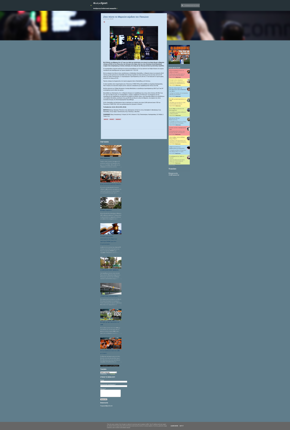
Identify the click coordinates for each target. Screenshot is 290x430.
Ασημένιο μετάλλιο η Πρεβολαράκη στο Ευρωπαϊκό (176, 147)
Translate (112, 374)
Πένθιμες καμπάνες (106, 210)
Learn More (174, 426)
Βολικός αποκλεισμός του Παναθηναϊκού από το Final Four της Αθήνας (177, 89)
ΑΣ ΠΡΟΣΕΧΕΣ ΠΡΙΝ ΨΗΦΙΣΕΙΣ (109, 270)
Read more (178, 77)
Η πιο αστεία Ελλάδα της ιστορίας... (110, 184)
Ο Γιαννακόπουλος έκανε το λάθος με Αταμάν (176, 71)
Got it (182, 426)
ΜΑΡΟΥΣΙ (106, 119)
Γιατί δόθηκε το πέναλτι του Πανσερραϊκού (176, 109)
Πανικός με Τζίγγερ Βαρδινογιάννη (174, 118)
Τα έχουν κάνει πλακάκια (176, 80)
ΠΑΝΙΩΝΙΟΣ (118, 119)
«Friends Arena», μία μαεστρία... (109, 296)
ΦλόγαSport (100, 3)
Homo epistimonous (105, 158)
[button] (104, 22)
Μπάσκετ (112, 119)
